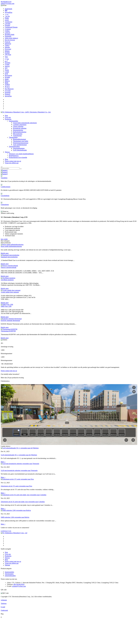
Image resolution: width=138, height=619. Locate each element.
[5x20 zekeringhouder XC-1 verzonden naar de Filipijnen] (69, 448)
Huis (6, 115)
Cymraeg (8, 29)
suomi (7, 20)
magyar (7, 66)
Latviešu (7, 23)
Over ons (8, 117)
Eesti (6, 73)
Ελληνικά (8, 49)
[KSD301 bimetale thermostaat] (11, 319)
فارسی (7, 16)
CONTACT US (6, 531)
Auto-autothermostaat (20, 145)
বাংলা (6, 68)
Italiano (7, 51)
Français (7, 42)
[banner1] (4, 170)
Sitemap (7, 565)
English (7, 53)
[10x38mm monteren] (8, 278)
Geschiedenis (5, 195)
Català (7, 72)
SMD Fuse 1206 (6, 306)
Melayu (7, 81)
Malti (6, 83)
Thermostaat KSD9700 (8, 331)
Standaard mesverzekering (9, 257)
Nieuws (7, 152)
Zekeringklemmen (19, 148)
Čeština (7, 31)
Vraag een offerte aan (11, 163)
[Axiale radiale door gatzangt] (10, 290)
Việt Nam (8, 54)
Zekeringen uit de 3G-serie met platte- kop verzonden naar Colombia (23, 502)
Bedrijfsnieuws (13, 155)
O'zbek (7, 64)
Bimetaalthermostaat (19, 139)
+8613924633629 (18, 584)
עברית (7, 59)
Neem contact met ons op (13, 161)
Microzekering (17, 134)
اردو (6, 61)
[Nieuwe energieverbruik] (9, 265)
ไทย (6, 57)
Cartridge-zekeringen (19, 124)
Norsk (7, 70)
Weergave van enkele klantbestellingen (21, 154)
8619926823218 (6, 2)
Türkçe (7, 45)
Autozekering (17, 135)
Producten (8, 119)
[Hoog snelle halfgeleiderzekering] (12, 244)
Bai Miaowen (9, 89)
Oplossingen (5, 204)
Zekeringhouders (14, 146)
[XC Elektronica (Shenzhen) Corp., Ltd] (14, 533)
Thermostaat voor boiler (20, 141)
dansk (7, 79)
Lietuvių (7, 33)
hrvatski (7, 77)
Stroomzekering (18, 130)
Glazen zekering (18, 126)
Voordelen (4, 178)
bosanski (7, 92)
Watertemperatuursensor (20, 143)
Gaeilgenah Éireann (11, 27)
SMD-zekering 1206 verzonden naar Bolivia (15, 517)
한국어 (7, 87)
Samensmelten (13, 121)
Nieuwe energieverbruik (8, 267)
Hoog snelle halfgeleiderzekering (11, 246)
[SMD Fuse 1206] (7, 304)
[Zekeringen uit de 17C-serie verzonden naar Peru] (69, 479)
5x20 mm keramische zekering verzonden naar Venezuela (19, 470)
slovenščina (8, 12)
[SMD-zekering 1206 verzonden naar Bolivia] (69, 510)
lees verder (4, 239)
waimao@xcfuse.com (19, 586)
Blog (6, 159)
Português (8, 36)
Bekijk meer (5, 253)
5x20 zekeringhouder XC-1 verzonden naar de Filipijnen (19, 455)
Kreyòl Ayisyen (10, 40)
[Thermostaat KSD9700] (9, 329)
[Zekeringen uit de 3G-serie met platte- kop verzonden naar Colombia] (69, 495)
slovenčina (8, 96)
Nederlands (8, 9)
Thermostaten (13, 137)
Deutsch (7, 94)
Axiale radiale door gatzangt (10, 292)
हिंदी (6, 10)
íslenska (7, 47)
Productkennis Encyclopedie (18, 157)
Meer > (3, 462)
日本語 (7, 84)
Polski (7, 18)
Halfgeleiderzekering (19, 132)
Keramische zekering (19, 128)
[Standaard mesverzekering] (10, 255)
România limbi (9, 34)
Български (8, 75)
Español (7, 25)
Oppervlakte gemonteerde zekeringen (25, 123)
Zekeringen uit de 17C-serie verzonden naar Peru (16, 486)
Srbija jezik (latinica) (11, 38)
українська (8, 22)
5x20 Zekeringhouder (20, 150)
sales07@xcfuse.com (7, 3)
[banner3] (4, 174)
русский (8, 90)
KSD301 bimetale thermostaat (10, 320)
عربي (6, 14)
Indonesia (8, 43)
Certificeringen (5, 187)
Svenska (7, 63)
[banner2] (4, 172)
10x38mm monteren (7, 280)
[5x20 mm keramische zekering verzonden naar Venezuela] (69, 464)
